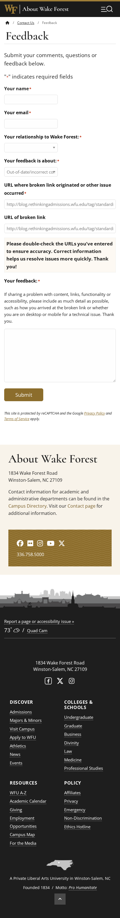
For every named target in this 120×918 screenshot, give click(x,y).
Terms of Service (16, 418)
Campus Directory (27, 506)
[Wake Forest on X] (60, 682)
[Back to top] (60, 899)
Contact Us (25, 22)
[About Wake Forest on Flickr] (30, 543)
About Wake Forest (45, 9)
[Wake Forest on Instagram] (72, 682)
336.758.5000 (30, 554)
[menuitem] (11, 22)
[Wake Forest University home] (10, 9)
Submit (23, 394)
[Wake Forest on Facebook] (48, 682)
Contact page (81, 506)
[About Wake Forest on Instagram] (40, 543)
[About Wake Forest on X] (61, 543)
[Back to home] (7, 22)
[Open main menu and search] (107, 9)
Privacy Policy (94, 413)
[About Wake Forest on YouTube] (50, 543)
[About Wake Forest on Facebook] (20, 543)
